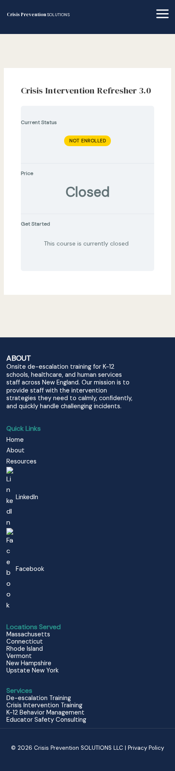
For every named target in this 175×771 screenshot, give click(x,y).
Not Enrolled (87, 141)
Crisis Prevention (38, 14)
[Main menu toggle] (162, 13)
